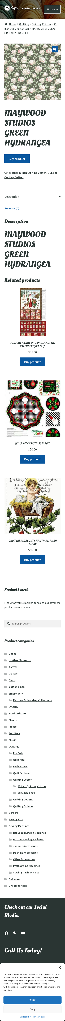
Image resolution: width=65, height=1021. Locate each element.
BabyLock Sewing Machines (29, 832)
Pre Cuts (18, 753)
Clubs (12, 680)
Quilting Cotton (41, 24)
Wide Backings (26, 793)
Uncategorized (18, 885)
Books (12, 653)
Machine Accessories (25, 852)
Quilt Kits (18, 759)
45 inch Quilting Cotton (32, 172)
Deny (32, 1009)
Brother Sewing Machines (28, 839)
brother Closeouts (20, 660)
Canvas (13, 667)
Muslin (12, 740)
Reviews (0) (11, 208)
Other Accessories (24, 859)
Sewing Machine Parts (26, 872)
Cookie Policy (25, 1016)
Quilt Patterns (21, 773)
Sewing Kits (16, 819)
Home (12, 24)
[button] (60, 967)
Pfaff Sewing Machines (26, 866)
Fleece (12, 726)
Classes (13, 673)
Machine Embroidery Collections (32, 700)
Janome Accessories (25, 846)
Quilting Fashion (23, 806)
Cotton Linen (17, 686)
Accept (32, 999)
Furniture (14, 733)
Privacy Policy (39, 1016)
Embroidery (16, 693)
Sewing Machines (19, 826)
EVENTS (13, 706)
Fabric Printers (17, 713)
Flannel (13, 720)
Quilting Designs (23, 799)
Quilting (24, 24)
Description (11, 197)
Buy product (17, 159)
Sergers (13, 812)
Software (14, 879)
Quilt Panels (20, 766)
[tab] (32, 196)
